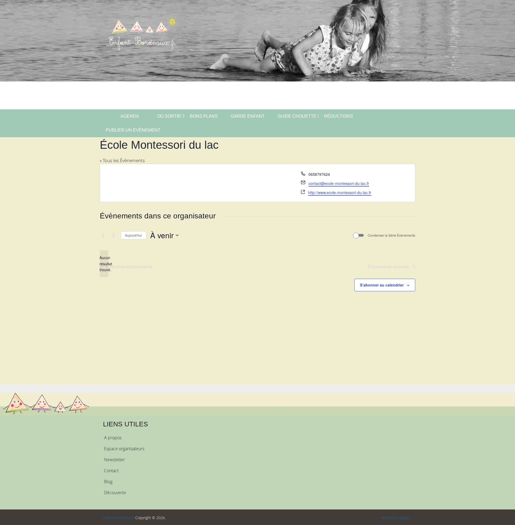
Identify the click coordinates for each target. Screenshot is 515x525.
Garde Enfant (248, 116)
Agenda (129, 116)
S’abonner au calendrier (382, 285)
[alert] (104, 263)
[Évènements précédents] (103, 235)
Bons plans (204, 116)
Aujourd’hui (133, 235)
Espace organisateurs (124, 449)
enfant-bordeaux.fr (118, 517)
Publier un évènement (133, 130)
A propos (113, 438)
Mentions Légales (396, 517)
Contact (111, 471)
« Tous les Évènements (122, 160)
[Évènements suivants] (113, 235)
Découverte (115, 493)
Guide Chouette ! (298, 116)
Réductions (338, 116)
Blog (108, 482)
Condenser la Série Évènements (391, 235)
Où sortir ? (170, 116)
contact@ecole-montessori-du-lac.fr (338, 183)
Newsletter (114, 460)
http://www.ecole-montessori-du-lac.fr (339, 192)
